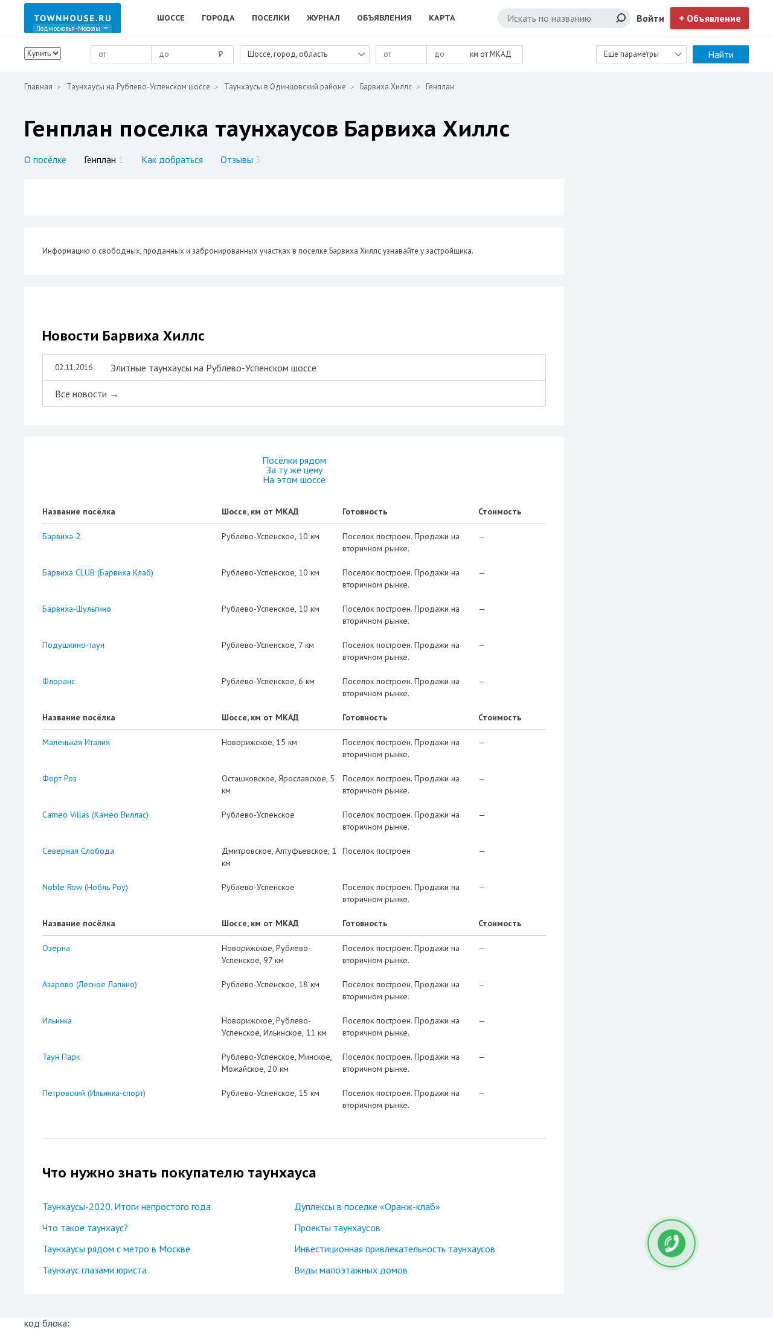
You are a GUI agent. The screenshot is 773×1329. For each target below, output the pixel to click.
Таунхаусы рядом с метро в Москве (116, 1249)
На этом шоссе (294, 479)
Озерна (56, 948)
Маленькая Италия (76, 742)
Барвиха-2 (61, 536)
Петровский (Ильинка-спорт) (94, 1092)
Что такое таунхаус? (85, 1228)
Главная (38, 87)
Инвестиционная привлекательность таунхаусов (394, 1249)
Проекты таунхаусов (337, 1228)
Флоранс (58, 681)
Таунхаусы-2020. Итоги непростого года (126, 1206)
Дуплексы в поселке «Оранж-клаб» (367, 1206)
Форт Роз (59, 778)
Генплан (104, 159)
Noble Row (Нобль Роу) (85, 887)
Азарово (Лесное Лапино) (89, 984)
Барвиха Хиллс (386, 87)
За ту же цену (294, 470)
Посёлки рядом (294, 460)
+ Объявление (710, 18)
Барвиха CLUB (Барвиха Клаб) (97, 572)
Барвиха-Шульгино (76, 608)
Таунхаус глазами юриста (94, 1270)
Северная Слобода (78, 850)
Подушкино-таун (73, 644)
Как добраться (172, 159)
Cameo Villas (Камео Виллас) (95, 814)
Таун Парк (61, 1056)
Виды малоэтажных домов (351, 1270)
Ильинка (57, 1020)
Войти (650, 18)
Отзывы (240, 159)
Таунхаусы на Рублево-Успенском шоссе (138, 87)
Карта (442, 18)
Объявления (384, 18)
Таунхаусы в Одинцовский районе (285, 87)
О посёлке (45, 159)
